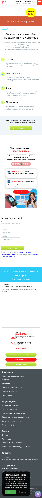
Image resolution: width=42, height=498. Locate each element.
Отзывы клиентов (9, 391)
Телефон (4, 229)
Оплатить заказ (21, 364)
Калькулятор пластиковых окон (15, 417)
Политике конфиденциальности (16, 487)
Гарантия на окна (9, 409)
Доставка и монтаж (10, 405)
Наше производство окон (13, 376)
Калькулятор (20, 359)
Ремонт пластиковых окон (13, 413)
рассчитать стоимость (21, 128)
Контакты (6, 453)
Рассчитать (21, 192)
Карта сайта (7, 395)
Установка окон (8, 425)
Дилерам (6, 380)
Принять (10, 492)
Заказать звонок (21, 348)
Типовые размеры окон (12, 388)
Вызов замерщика (20, 355)
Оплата (5, 435)
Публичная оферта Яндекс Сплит (16, 447)
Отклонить (22, 492)
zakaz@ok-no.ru (8, 466)
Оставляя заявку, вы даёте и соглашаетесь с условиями (20, 254)
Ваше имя (4, 236)
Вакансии (6, 384)
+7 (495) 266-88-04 (24, 1)
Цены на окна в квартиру (13, 421)
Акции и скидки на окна (12, 443)
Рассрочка (6, 439)
